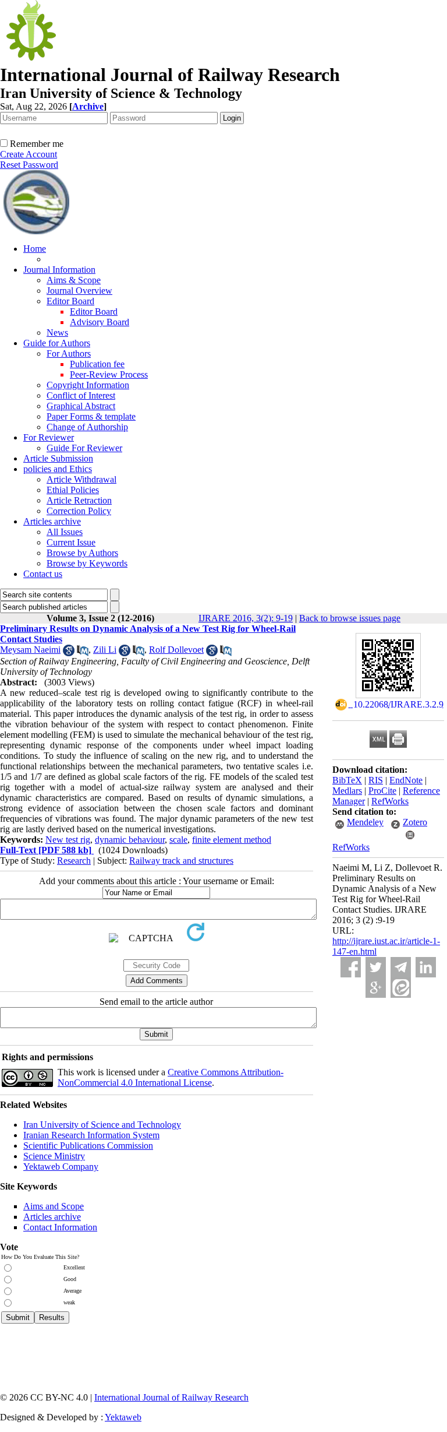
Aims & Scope (74, 280)
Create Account (28, 154)
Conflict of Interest (81, 395)
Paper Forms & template (91, 416)
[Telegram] (401, 967)
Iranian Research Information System (91, 1135)
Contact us (42, 574)
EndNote (406, 780)
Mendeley (365, 822)
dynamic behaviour (130, 840)
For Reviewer (48, 437)
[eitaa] (401, 987)
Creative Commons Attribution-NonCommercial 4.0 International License (170, 1077)
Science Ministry (54, 1156)
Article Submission (58, 458)
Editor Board (70, 301)
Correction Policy (79, 511)
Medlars (347, 791)
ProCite (382, 791)
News (57, 332)
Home (34, 249)
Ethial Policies (73, 490)
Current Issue (71, 542)
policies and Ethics (57, 469)
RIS (375, 780)
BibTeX (347, 780)
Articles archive (52, 521)
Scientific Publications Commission (88, 1145)
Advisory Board (99, 322)
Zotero (415, 822)
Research (74, 860)
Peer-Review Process (109, 374)
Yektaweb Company (60, 1166)
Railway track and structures (181, 860)
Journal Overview (79, 290)
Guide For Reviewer (84, 448)
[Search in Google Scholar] (68, 653)
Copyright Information (88, 385)
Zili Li (104, 650)
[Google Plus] (376, 987)
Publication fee (97, 364)
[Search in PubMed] (82, 653)
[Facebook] (350, 967)
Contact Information (60, 1227)
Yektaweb (123, 1417)
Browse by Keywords (87, 563)
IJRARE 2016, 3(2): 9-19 (245, 618)
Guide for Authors (56, 343)
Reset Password (29, 165)
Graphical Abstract (81, 406)
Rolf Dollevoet (176, 650)
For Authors (69, 353)
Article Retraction (79, 500)
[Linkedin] (426, 967)
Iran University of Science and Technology (102, 1125)
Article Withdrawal (81, 479)
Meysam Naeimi (30, 650)
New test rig (67, 840)
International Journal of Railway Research (171, 1397)
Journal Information (59, 270)
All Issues (65, 532)
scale (178, 840)
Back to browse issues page (349, 618)
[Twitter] (376, 967)
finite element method (231, 840)
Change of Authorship (87, 427)
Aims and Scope (53, 1206)
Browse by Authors (82, 553)
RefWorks (390, 801)
